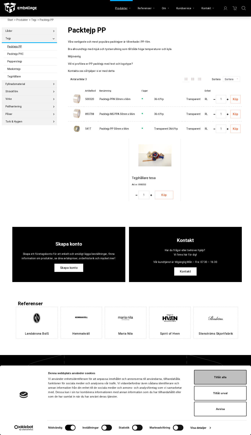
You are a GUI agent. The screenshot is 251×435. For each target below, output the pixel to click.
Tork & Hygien (14, 122)
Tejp (33, 20)
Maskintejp (14, 69)
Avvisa (220, 409)
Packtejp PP (14, 47)
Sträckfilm (12, 91)
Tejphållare (14, 77)
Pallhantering (13, 106)
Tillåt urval (220, 393)
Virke (9, 99)
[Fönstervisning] (192, 79)
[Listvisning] (186, 79)
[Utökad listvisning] (199, 79)
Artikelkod (90, 91)
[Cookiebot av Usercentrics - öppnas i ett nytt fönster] (24, 428)
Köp (235, 99)
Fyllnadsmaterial (15, 84)
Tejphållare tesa (144, 178)
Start (10, 20)
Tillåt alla (220, 377)
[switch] (106, 428)
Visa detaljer (198, 427)
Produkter (22, 20)
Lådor (9, 31)
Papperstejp (14, 61)
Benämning (105, 91)
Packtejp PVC (15, 54)
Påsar (9, 114)
